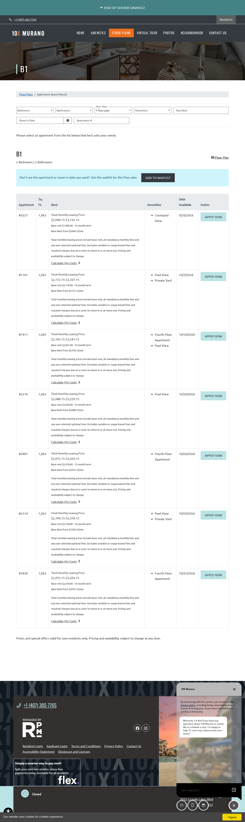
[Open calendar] (68, 120)
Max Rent (181, 110)
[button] (122, 7)
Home (81, 33)
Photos (169, 33)
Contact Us (218, 33)
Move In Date (27, 120)
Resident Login (33, 746)
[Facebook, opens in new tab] (137, 728)
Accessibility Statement (39, 751)
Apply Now (215, 217)
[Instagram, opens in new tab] (146, 728)
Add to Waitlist (158, 178)
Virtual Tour (147, 33)
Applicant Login (57, 746)
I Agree (232, 817)
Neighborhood (192, 33)
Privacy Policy (113, 746)
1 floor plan (103, 109)
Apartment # (84, 120)
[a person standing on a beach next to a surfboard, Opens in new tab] (46, 772)
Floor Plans (121, 33)
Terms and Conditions (86, 746)
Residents (228, 19)
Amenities (98, 33)
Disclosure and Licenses (74, 751)
